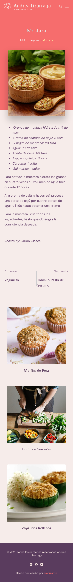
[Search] (60, 6)
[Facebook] (36, 564)
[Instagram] (31, 564)
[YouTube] (41, 564)
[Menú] (67, 6)
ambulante (50, 573)
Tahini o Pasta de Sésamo (50, 283)
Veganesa (11, 280)
